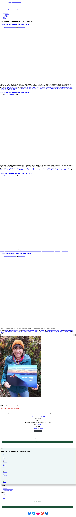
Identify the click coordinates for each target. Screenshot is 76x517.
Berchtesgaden (42, 87)
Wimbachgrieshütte (4, 89)
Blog (4, 11)
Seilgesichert (53, 88)
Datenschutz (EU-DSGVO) (8, 489)
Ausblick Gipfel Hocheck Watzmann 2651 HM (14, 92)
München (12, 88)
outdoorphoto (48, 88)
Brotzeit (55, 249)
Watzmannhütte (70, 88)
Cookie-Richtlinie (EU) (7, 490)
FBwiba (19, 94)
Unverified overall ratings (38, 428)
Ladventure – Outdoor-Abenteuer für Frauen (11, 9)
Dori (6, 15)
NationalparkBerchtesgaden (19, 88)
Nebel (30, 88)
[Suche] (74, 335)
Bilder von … (5, 13)
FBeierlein (12, 87)
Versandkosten (39, 424)
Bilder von (7, 87)
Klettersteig (65, 87)
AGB (4, 498)
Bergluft (47, 87)
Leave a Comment (12, 89)
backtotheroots (30, 87)
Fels (54, 87)
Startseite (4, 10)
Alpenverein (24, 87)
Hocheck (57, 87)
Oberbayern (34, 88)
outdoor (38, 88)
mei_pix (6, 16)
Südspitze (58, 88)
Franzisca (7, 14)
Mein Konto (5, 18)
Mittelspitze (7, 88)
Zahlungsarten (5, 494)
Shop (4, 17)
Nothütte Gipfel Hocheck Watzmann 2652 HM (14, 24)
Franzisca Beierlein (21, 27)
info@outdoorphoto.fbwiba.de (15, 2)
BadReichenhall (36, 87)
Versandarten (5, 495)
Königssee (70, 87)
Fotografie (16, 87)
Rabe (43, 251)
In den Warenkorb (38, 430)
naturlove (26, 88)
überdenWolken (63, 88)
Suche (1, 333)
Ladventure (2, 88)
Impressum (5, 488)
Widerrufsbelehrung (6, 496)
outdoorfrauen (42, 88)
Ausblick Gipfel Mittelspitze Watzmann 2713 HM (15, 253)
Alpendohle (24, 249)
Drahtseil (51, 87)
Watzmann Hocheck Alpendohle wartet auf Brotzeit (16, 173)
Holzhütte (61, 87)
